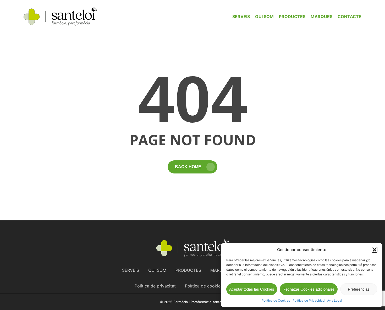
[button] (374, 249)
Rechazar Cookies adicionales (309, 289)
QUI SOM (157, 270)
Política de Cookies (276, 300)
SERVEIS (130, 270)
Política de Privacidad (308, 300)
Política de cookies (204, 286)
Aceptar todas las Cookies (251, 289)
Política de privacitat (155, 286)
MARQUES (220, 270)
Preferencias (359, 289)
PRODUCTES (188, 270)
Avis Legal (334, 300)
